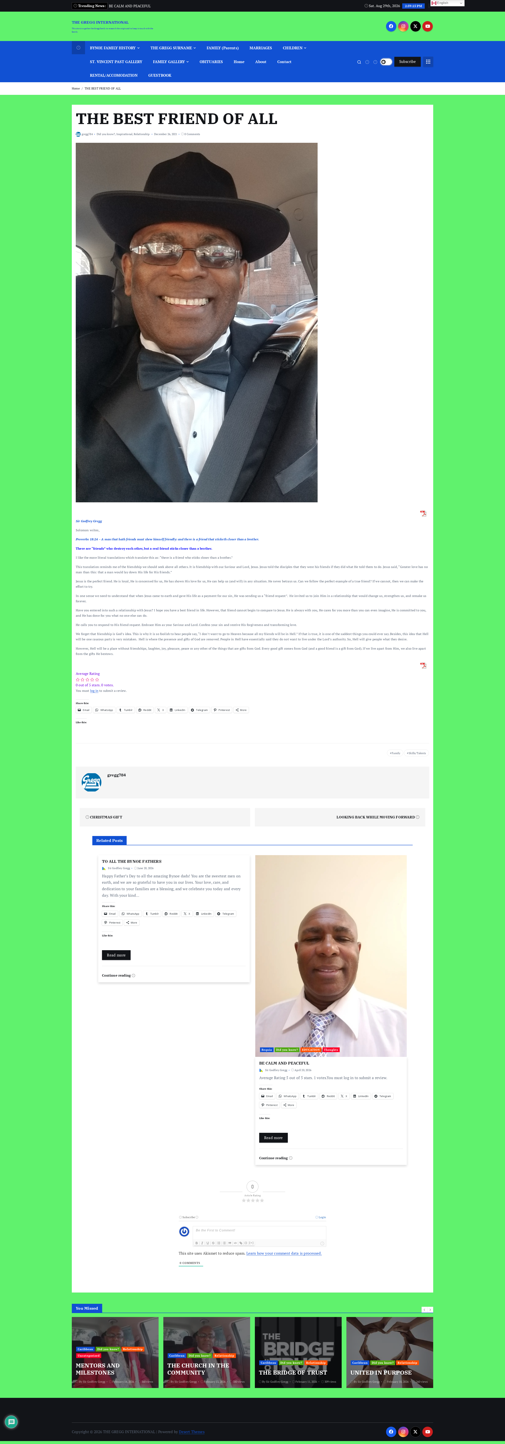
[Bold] (196, 1243)
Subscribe (407, 61)
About (261, 61)
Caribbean (85, 1355)
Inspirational (124, 134)
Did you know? (106, 134)
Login (322, 1217)
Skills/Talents (417, 753)
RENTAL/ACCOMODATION (113, 75)
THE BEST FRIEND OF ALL (103, 88)
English (442, 3)
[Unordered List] (224, 1243)
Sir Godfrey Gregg (119, 868)
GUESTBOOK (159, 75)
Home (239, 61)
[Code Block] (235, 1243)
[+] (251, 1242)
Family (396, 753)
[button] (424, 1310)
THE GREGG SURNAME (171, 47)
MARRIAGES (261, 47)
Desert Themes (192, 1431)
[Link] (241, 1243)
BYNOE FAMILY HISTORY (113, 47)
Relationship (142, 134)
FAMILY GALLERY (169, 61)
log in (94, 690)
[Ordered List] (219, 1243)
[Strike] (213, 1243)
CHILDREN (292, 47)
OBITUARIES (211, 61)
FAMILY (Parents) (223, 47)
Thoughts (331, 1050)
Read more (116, 955)
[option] (115, 1352)
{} (246, 1242)
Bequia (267, 1050)
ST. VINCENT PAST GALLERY (116, 61)
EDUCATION (311, 1050)
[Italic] (202, 1243)
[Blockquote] (230, 1243)
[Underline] (207, 1243)
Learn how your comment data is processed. (284, 1253)
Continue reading (117, 975)
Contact (284, 61)
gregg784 (87, 134)
